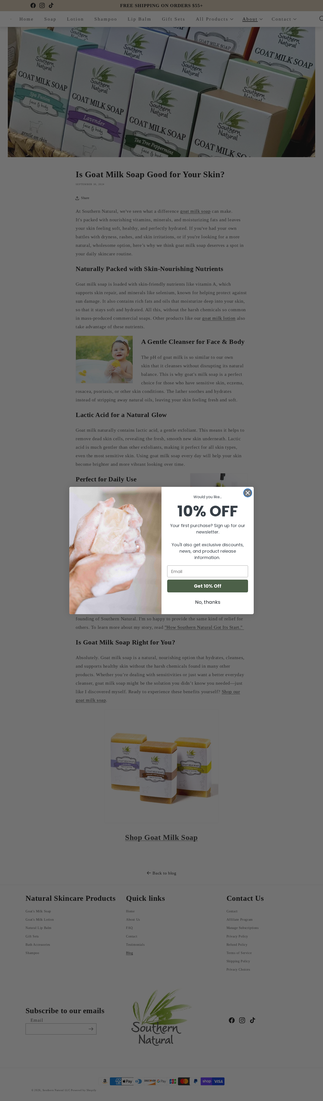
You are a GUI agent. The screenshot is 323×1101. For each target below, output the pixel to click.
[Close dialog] (248, 493)
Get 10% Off (207, 586)
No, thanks (207, 602)
